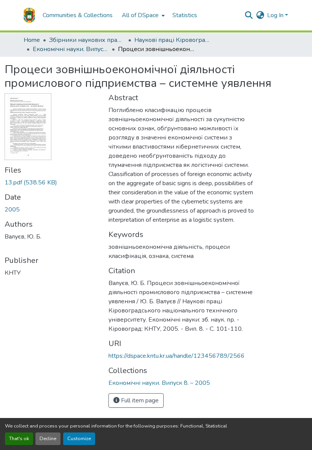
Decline (48, 438)
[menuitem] (142, 15)
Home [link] (32, 40)
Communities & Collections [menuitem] (78, 15)
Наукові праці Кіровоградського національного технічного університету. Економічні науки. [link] (172, 40)
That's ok (19, 438)
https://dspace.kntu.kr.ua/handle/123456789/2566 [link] (176, 356)
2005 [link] (12, 209)
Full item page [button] (139, 400)
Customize (79, 438)
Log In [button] (276, 15)
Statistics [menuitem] (184, 15)
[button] (29, 15)
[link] (52, 182)
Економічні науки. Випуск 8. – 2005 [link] (71, 49)
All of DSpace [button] (140, 15)
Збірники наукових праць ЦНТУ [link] (87, 40)
